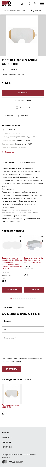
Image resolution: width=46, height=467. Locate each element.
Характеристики (27, 163)
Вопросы (21, 308)
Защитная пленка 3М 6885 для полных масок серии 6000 (33, 260)
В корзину (12, 289)
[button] (11, 298)
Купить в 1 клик (23, 100)
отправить (11, 369)
